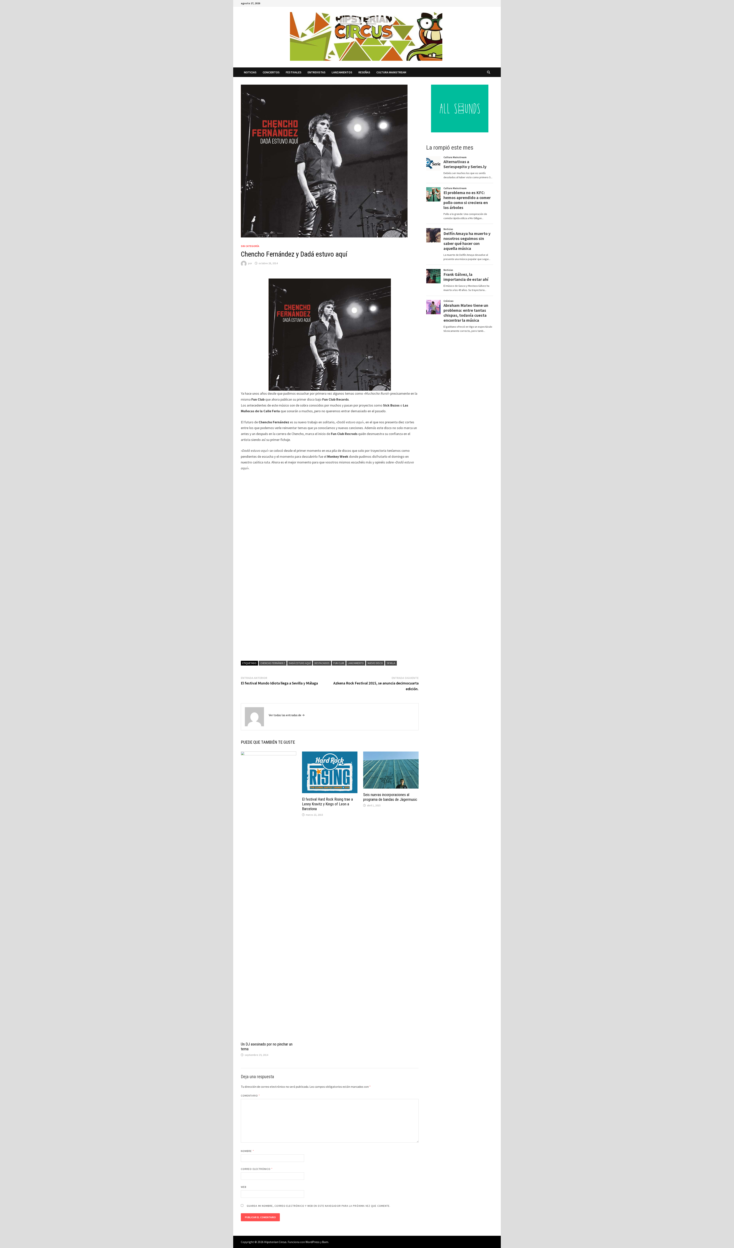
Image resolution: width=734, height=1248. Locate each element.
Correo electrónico (257, 1169)
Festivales (293, 72)
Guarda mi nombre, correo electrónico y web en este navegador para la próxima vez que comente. (318, 1206)
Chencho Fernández (272, 663)
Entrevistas (317, 72)
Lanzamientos (342, 72)
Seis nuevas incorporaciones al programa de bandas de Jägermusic (390, 797)
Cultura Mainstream (391, 72)
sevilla (391, 663)
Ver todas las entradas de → (287, 715)
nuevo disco (375, 663)
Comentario (250, 1095)
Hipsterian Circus (275, 1242)
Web (243, 1187)
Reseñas (364, 72)
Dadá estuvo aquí (300, 663)
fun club (338, 663)
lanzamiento (356, 663)
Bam (325, 1242)
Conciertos (271, 72)
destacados (322, 663)
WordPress (312, 1242)
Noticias (250, 72)
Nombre (247, 1151)
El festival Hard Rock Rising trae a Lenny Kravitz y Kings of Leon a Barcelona (327, 804)
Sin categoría (250, 246)
